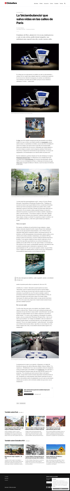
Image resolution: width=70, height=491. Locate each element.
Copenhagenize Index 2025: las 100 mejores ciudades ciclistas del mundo (14, 429)
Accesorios (46, 3)
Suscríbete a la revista (29, 394)
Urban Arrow (19, 162)
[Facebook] (51, 487)
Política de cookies (12, 487)
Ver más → (21, 412)
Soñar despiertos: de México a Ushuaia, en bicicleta (54, 457)
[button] (36, 3)
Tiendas (61, 3)
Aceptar (60, 488)
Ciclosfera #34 (19, 12)
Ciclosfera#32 (45, 142)
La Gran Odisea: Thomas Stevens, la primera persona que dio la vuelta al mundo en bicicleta (34, 458)
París (19, 140)
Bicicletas (36, 3)
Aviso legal (6, 487)
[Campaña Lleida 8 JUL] (35, 263)
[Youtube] (47, 487)
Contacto (6, 480)
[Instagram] (49, 487)
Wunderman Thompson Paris (23, 157)
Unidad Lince (41, 369)
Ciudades (56, 3)
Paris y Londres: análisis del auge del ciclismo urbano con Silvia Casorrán (34, 428)
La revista (6, 476)
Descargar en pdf (37, 394)
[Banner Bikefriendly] (35, 127)
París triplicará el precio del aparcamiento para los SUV (53, 428)
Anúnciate (6, 478)
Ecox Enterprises (29, 159)
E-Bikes (41, 3)
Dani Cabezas (21, 27)
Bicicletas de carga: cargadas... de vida (13, 457)
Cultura (51, 3)
